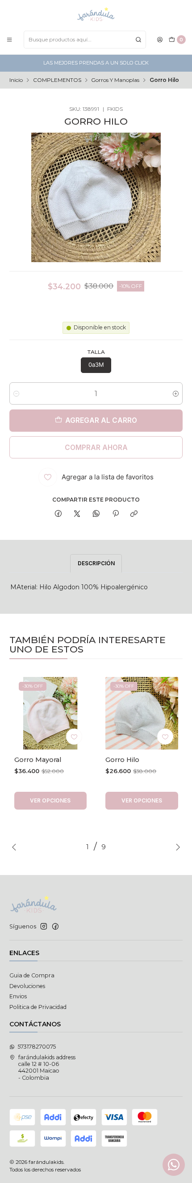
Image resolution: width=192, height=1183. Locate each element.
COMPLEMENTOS (57, 80)
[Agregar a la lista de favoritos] (74, 737)
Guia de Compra (31, 975)
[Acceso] (160, 39)
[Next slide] (176, 847)
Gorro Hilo (122, 760)
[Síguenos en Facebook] (55, 927)
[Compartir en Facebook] (58, 514)
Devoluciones (27, 986)
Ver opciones (50, 800)
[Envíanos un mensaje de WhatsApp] (174, 1165)
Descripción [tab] (96, 563)
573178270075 (37, 1046)
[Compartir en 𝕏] (77, 514)
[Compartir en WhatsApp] (96, 514)
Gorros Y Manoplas (115, 80)
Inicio (16, 80)
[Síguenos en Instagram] (44, 927)
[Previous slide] (16, 847)
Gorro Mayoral (37, 760)
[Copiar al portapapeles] (134, 514)
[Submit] (138, 40)
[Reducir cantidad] (16, 393)
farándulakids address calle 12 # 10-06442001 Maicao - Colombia (46, 1067)
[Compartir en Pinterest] (115, 514)
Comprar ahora (96, 447)
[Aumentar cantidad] (175, 393)
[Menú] (9, 39)
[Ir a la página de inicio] (95, 15)
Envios (18, 996)
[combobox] (85, 40)
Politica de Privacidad (38, 1007)
